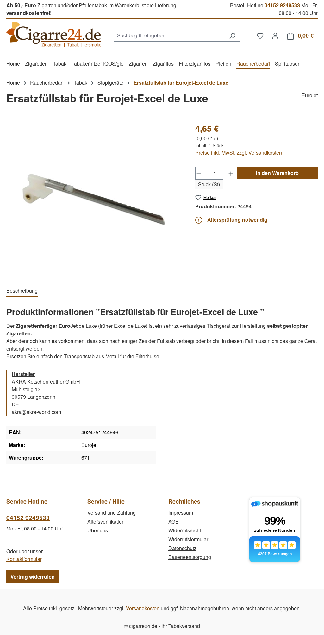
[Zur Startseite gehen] (53, 34)
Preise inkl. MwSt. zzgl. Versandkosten (238, 152)
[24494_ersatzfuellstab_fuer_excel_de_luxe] (94, 198)
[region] (94, 198)
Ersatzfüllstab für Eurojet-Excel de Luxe (181, 82)
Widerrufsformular (188, 539)
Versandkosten (142, 608)
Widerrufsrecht (184, 530)
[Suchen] (232, 35)
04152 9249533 (282, 5)
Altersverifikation (106, 521)
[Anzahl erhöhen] (230, 173)
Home (13, 82)
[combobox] (169, 35)
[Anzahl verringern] (198, 173)
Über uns (97, 530)
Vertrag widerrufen (32, 576)
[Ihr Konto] (275, 35)
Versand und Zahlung (111, 512)
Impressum (180, 512)
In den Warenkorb (277, 172)
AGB (173, 521)
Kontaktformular (23, 558)
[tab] (22, 291)
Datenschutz (182, 548)
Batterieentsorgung (189, 557)
